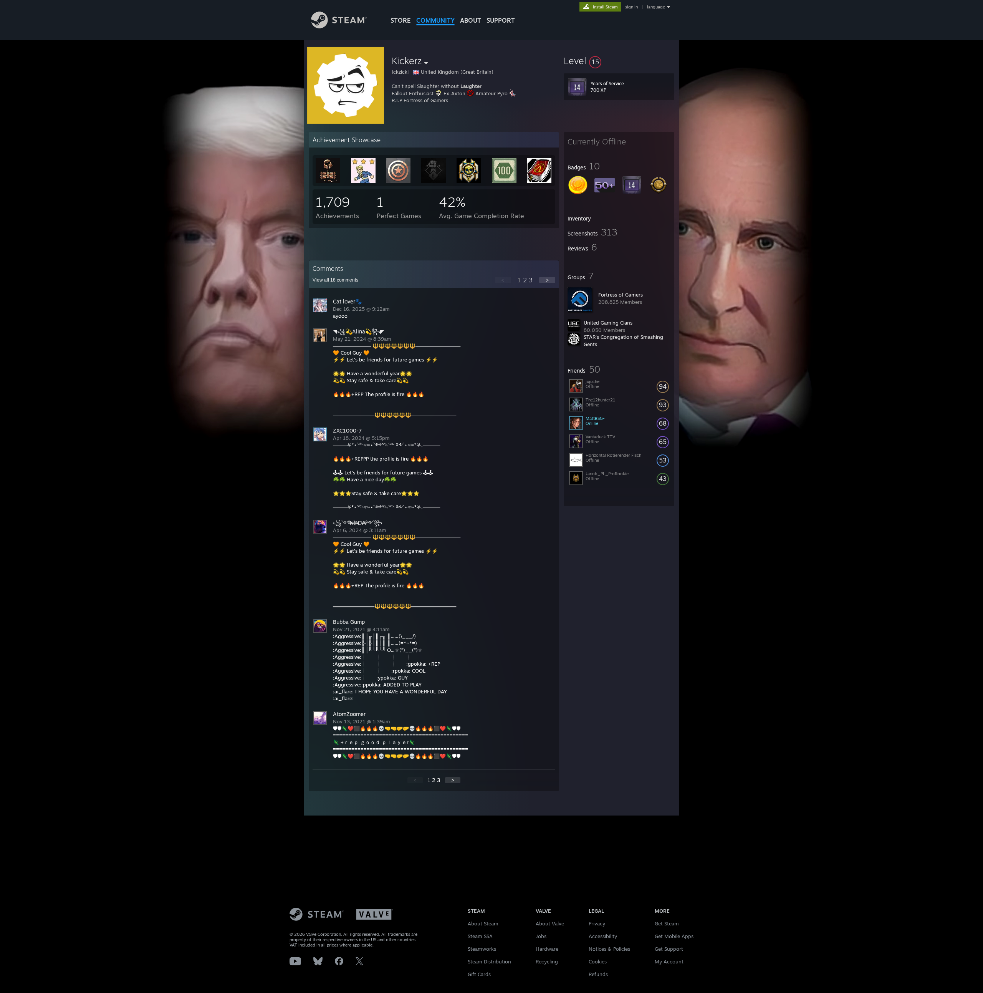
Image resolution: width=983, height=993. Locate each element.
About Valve (550, 923)
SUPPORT (501, 20)
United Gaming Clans (608, 323)
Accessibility (603, 936)
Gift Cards (479, 974)
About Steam (483, 923)
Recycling (547, 961)
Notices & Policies (609, 949)
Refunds (598, 974)
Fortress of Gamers (620, 295)
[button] (619, 60)
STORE (401, 20)
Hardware (547, 949)
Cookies (598, 961)
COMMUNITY (435, 20)
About (470, 20)
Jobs (541, 936)
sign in (631, 7)
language (656, 7)
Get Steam (667, 923)
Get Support (669, 949)
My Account (669, 961)
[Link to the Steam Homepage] (339, 26)
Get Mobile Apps (674, 936)
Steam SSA (480, 936)
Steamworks (482, 949)
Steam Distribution (489, 961)
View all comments (335, 280)
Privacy (597, 923)
